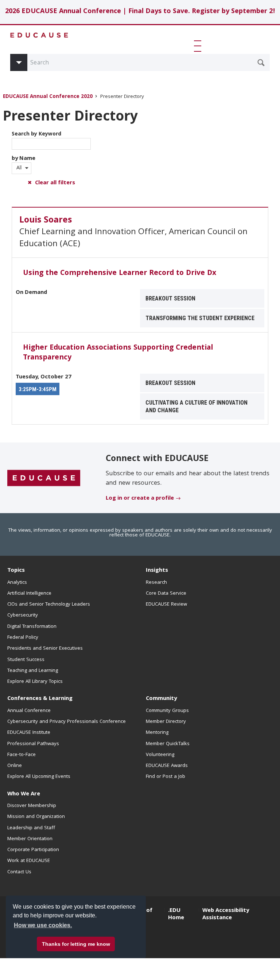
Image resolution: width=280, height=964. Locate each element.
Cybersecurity (22, 615)
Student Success (25, 660)
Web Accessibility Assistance (225, 914)
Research (156, 583)
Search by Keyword (36, 134)
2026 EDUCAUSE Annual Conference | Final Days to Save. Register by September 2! (140, 11)
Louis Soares (45, 220)
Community (161, 699)
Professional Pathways (33, 744)
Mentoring (157, 733)
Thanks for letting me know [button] (76, 944)
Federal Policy (22, 638)
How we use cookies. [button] (43, 925)
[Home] (39, 35)
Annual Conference (29, 711)
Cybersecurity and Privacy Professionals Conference (66, 722)
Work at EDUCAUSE (28, 861)
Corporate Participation (33, 850)
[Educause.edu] (43, 478)
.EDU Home (176, 914)
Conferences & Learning (40, 699)
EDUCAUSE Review (166, 605)
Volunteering (160, 755)
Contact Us (19, 872)
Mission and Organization (36, 817)
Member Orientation (29, 839)
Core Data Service (166, 594)
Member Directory (166, 722)
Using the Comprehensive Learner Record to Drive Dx (119, 273)
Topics (16, 570)
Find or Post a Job (165, 777)
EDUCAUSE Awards (167, 766)
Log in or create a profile (140, 498)
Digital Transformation (32, 627)
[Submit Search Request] (261, 62)
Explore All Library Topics (35, 682)
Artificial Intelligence (29, 594)
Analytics (17, 583)
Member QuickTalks (168, 744)
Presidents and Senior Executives (45, 649)
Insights (157, 570)
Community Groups (167, 711)
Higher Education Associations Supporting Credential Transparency (118, 353)
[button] (199, 46)
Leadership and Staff (31, 828)
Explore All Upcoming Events (38, 777)
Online (14, 766)
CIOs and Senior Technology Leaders (48, 605)
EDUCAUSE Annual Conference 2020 (48, 97)
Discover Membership (31, 806)
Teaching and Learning (32, 671)
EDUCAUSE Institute (28, 733)
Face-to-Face (21, 755)
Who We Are (23, 794)
